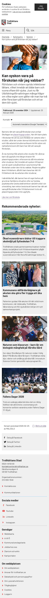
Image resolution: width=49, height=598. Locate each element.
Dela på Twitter (13, 442)
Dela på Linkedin (14, 446)
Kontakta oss (10, 486)
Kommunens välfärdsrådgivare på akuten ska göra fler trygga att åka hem (22, 293)
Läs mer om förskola (11, 197)
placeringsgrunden (21, 134)
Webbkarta (9, 534)
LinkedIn (10, 516)
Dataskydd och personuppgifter (18, 576)
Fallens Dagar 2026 (13, 396)
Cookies (8, 590)
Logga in (8, 594)
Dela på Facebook (14, 437)
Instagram (10, 522)
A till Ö (7, 538)
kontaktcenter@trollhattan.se (15, 466)
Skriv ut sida (40, 425)
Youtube (9, 511)
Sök (32, 30)
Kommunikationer (12, 492)
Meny (8, 30)
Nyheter (30, 37)
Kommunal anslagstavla (14, 542)
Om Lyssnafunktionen (14, 581)
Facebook (10, 505)
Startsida (5, 37)
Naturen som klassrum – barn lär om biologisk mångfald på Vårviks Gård (23, 346)
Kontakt (6, 119)
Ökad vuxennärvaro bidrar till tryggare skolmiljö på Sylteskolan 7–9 (24, 240)
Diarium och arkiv (11, 551)
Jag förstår (41, 7)
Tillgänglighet (10, 585)
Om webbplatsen (11, 568)
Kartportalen (10, 555)
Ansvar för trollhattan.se (15, 572)
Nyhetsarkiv (18, 37)
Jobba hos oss (10, 547)
